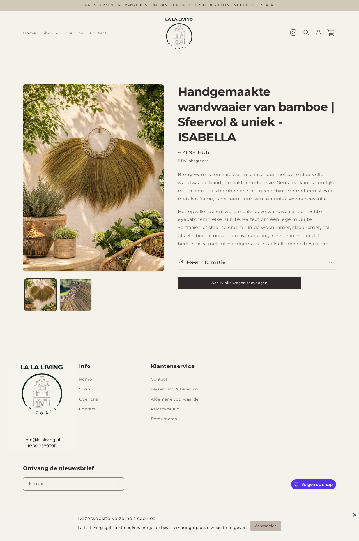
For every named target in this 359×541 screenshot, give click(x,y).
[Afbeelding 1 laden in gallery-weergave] (40, 295)
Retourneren (164, 418)
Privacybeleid (165, 408)
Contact (87, 408)
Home (85, 379)
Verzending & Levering (175, 389)
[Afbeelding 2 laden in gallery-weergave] (75, 295)
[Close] (355, 514)
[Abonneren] (117, 484)
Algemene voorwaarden (176, 399)
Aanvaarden (266, 526)
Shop (84, 389)
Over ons (88, 399)
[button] (50, 33)
